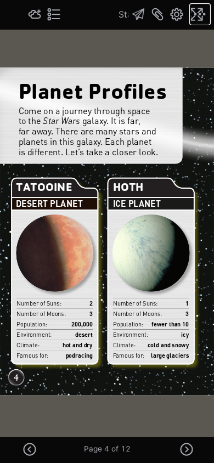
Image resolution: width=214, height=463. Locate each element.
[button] (30, 452)
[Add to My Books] (34, 14)
